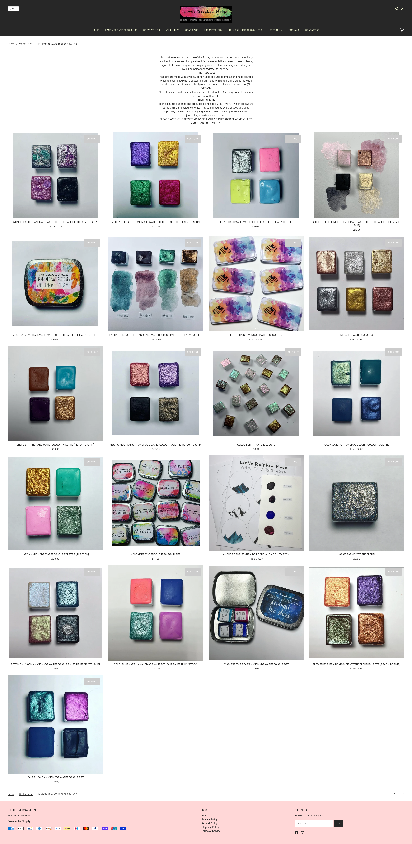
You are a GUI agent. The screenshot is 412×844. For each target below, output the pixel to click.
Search (205, 815)
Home (11, 44)
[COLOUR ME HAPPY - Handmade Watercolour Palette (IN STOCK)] (155, 613)
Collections (26, 44)
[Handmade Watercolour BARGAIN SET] (155, 503)
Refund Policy (209, 823)
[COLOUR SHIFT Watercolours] (256, 393)
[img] (397, 8)
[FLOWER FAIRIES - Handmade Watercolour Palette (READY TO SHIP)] (356, 613)
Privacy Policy (209, 819)
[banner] (206, 14)
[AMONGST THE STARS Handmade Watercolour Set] (256, 613)
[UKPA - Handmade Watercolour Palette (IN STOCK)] (55, 503)
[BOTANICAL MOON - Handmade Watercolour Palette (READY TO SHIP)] (55, 613)
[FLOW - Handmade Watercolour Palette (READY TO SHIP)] (256, 175)
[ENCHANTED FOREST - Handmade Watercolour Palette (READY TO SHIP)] (155, 283)
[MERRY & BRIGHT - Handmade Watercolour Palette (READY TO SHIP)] (155, 175)
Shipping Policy (210, 827)
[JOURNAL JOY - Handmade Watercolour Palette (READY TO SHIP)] (55, 283)
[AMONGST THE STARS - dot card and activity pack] (256, 503)
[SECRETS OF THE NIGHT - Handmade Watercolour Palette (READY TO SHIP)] (356, 175)
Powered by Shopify (19, 821)
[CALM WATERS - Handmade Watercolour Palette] (356, 393)
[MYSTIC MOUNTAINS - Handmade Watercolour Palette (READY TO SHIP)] (155, 393)
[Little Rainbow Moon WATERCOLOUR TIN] (256, 283)
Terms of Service (210, 831)
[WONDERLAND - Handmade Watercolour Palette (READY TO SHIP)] (55, 175)
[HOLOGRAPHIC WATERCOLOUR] (356, 503)
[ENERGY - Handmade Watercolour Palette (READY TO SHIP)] (55, 393)
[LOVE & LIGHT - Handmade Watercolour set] (55, 724)
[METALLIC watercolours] (356, 283)
